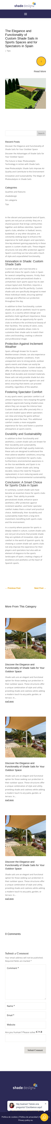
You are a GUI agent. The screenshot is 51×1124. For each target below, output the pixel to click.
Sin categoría (11, 200)
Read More (40, 71)
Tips (9, 50)
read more (9, 701)
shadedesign (11, 196)
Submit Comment (35, 1050)
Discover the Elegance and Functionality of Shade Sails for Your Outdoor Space (24, 668)
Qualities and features (15, 191)
